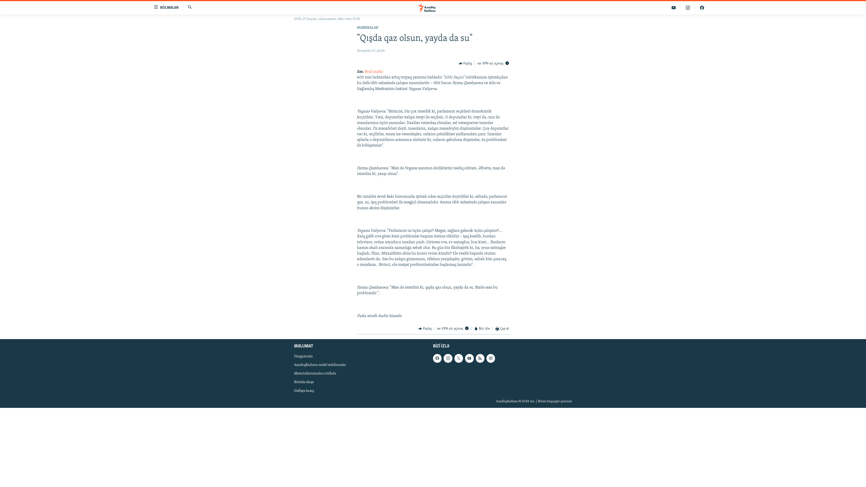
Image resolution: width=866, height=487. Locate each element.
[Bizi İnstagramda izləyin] (688, 7)
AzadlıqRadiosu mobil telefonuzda (320, 365)
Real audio (374, 72)
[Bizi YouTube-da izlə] (674, 7)
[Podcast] (490, 358)
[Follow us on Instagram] (448, 358)
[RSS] (480, 358)
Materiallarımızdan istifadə (315, 373)
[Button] (465, 64)
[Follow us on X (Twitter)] (458, 358)
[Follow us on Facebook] (437, 358)
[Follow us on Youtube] (469, 358)
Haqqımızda (303, 356)
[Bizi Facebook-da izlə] (702, 7)
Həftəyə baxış (304, 391)
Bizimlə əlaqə (304, 382)
